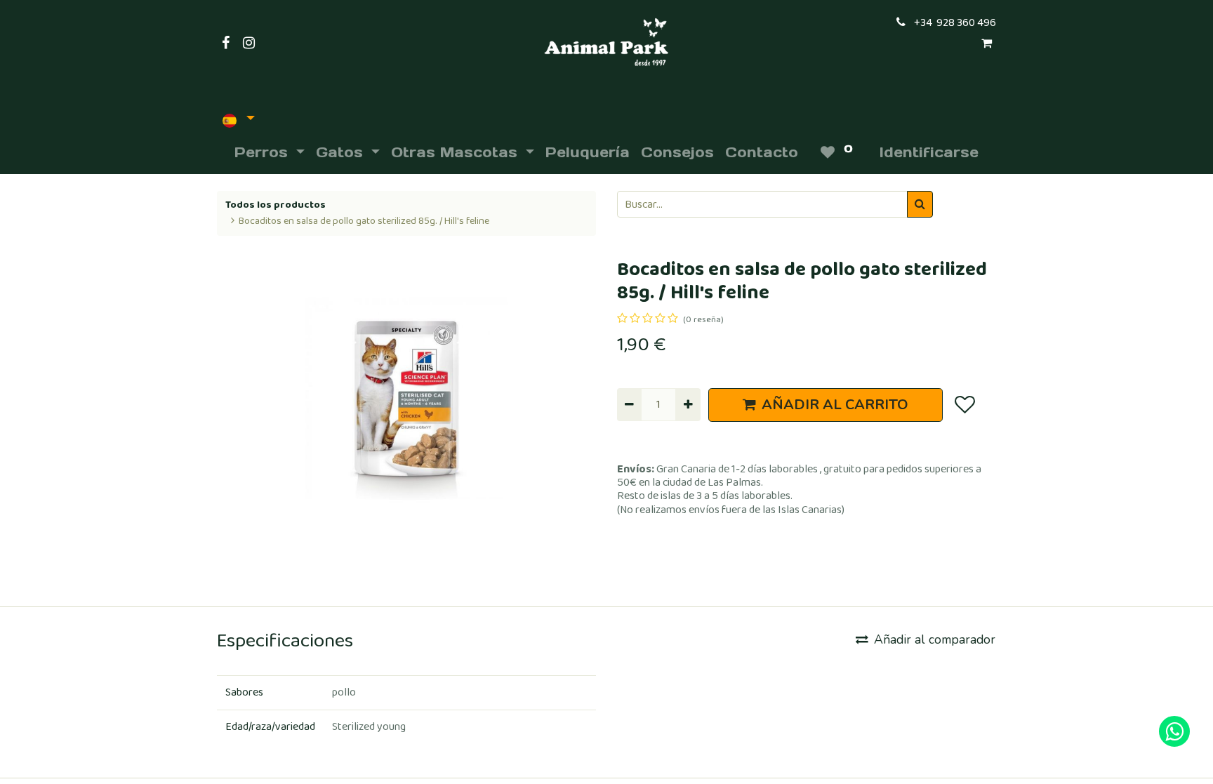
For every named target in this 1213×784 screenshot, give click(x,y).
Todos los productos (275, 205)
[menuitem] (587, 152)
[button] (964, 405)
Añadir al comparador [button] (934, 639)
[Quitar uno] (629, 404)
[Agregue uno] (687, 404)
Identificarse (929, 152)
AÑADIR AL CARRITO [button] (835, 404)
